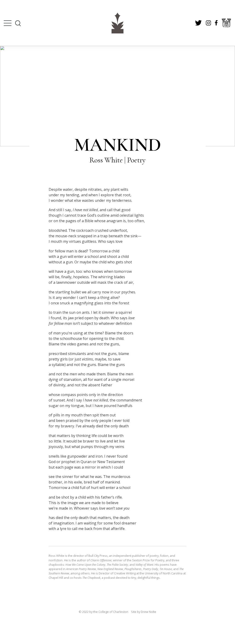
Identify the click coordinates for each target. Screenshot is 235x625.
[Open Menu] (7, 23)
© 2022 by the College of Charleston (103, 612)
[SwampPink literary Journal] (117, 23)
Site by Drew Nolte (143, 612)
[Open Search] (17, 23)
